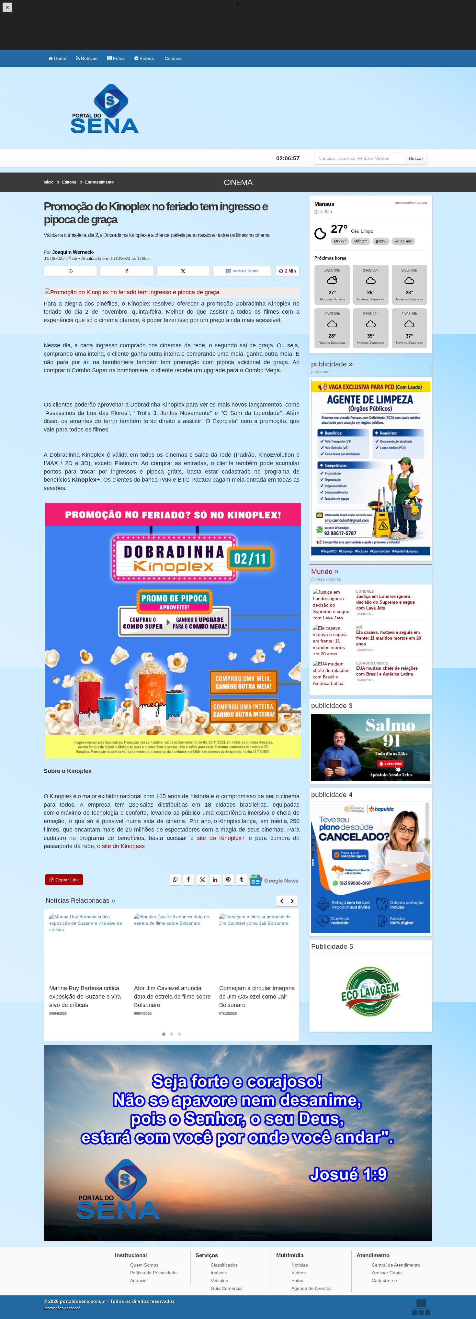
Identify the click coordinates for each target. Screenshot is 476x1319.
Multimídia (289, 1255)
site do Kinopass (123, 846)
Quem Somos (144, 1265)
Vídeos (146, 58)
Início (48, 182)
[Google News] (273, 880)
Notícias (88, 58)
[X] (183, 271)
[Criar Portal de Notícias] (421, 1307)
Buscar (416, 158)
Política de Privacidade (153, 1272)
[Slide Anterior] (281, 901)
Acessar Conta (387, 1272)
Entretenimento (99, 182)
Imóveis (219, 1272)
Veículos (219, 1280)
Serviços (207, 1255)
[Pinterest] (228, 880)
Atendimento (373, 1255)
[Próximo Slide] (292, 901)
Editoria (69, 182)
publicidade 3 (332, 705)
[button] (164, 1034)
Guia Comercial (227, 1288)
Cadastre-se (384, 1280)
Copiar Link (66, 879)
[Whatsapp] (70, 271)
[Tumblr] (241, 880)
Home (59, 58)
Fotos (118, 58)
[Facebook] (127, 271)
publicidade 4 (332, 794)
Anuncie (138, 1280)
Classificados (224, 1265)
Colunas (173, 58)
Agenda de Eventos (311, 1288)
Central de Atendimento (396, 1265)
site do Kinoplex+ (221, 838)
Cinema (238, 182)
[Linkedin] (215, 880)
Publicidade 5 (332, 946)
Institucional (131, 1255)
